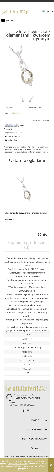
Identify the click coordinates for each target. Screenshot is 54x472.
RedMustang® (43, 456)
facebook (23, 411)
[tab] (27, 235)
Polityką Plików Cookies (17, 464)
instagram (28, 411)
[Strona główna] (15, 11)
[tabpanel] (27, 294)
